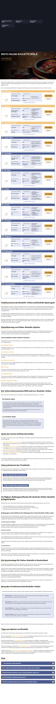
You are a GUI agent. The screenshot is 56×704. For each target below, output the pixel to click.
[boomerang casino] (6, 127)
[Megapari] (6, 241)
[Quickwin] (6, 272)
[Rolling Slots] (6, 256)
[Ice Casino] (6, 225)
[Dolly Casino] (6, 95)
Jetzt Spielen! (6, 59)
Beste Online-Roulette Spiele (6, 21)
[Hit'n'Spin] (6, 176)
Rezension (48, 98)
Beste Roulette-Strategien (33, 21)
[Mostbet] (6, 210)
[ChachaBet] (6, 159)
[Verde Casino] (6, 142)
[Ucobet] (6, 194)
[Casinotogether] (6, 289)
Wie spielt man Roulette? (19, 21)
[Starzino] (6, 111)
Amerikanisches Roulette (5, 26)
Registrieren (48, 95)
